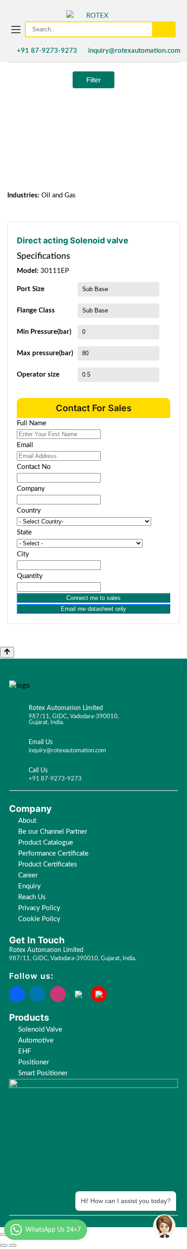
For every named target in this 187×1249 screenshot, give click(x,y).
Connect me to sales (93, 597)
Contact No (34, 466)
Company (31, 488)
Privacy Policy (39, 908)
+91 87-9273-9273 (47, 50)
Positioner (33, 1062)
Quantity (30, 576)
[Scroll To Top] (7, 652)
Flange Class (36, 310)
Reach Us (32, 897)
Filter (93, 80)
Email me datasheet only (93, 608)
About (27, 820)
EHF (24, 1051)
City (23, 554)
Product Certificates (47, 864)
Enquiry (29, 886)
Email (25, 445)
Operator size (38, 374)
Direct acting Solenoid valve (72, 240)
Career (28, 875)
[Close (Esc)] (3, 1234)
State (24, 532)
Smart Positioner (43, 1073)
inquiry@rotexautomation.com (134, 50)
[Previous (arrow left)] (3, 1245)
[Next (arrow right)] (12, 1245)
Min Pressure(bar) (44, 331)
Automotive (36, 1040)
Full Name (31, 423)
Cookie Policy (40, 919)
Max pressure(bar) (45, 353)
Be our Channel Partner (52, 831)
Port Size (30, 289)
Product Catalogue (45, 842)
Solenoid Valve (40, 1029)
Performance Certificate (53, 853)
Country (29, 510)
